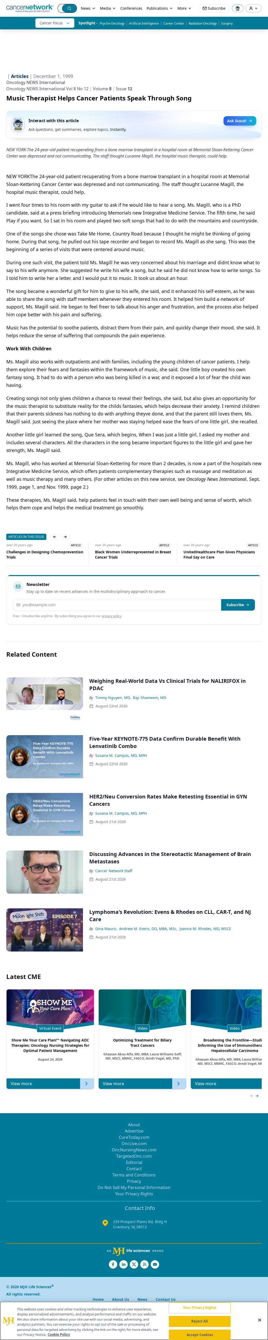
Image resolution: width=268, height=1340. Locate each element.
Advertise (134, 1131)
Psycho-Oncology (112, 23)
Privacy (134, 1181)
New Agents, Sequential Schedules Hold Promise (219, 554)
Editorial (134, 1162)
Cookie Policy (59, 1334)
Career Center (173, 23)
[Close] (259, 1320)
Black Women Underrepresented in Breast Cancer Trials (44, 554)
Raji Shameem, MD (149, 697)
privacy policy (111, 616)
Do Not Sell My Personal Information (134, 1187)
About (134, 1125)
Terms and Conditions (134, 1175)
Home (98, 1299)
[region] (134, 1321)
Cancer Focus (51, 22)
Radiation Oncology (203, 23)
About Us (120, 1299)
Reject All (199, 1321)
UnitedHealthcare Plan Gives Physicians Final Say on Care (130, 554)
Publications (157, 8)
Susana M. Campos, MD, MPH (121, 755)
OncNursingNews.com (134, 1150)
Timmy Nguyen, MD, (113, 697)
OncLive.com (134, 1143)
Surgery (227, 23)
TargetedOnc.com (134, 1156)
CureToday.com (134, 1137)
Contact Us (166, 1299)
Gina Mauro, (106, 928)
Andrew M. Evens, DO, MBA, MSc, (148, 928)
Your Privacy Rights (134, 1194)
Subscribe (235, 604)
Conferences (131, 8)
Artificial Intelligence (144, 23)
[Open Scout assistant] (237, 8)
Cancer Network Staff (113, 870)
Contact (134, 1169)
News (86, 8)
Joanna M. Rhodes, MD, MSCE (205, 928)
